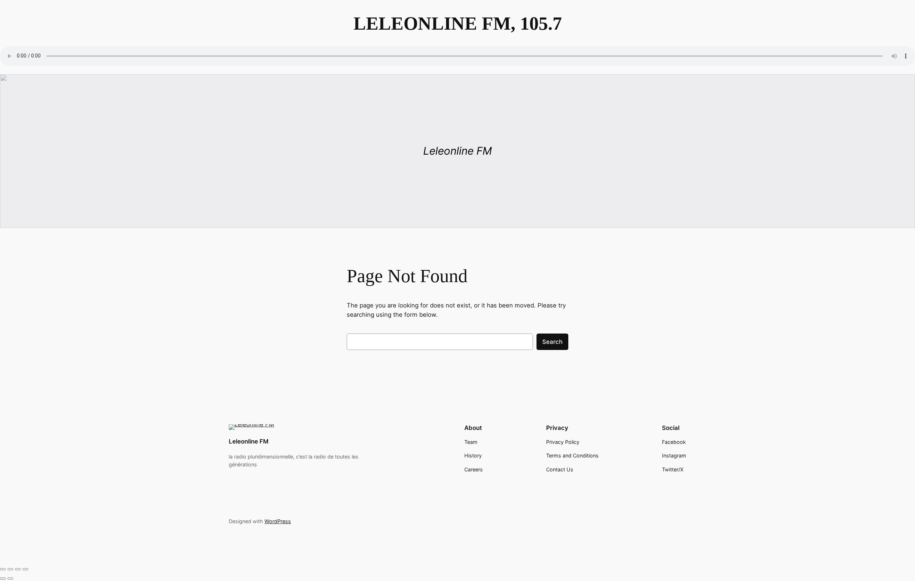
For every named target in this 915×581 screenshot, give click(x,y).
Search (552, 341)
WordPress (277, 521)
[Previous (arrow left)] (3, 578)
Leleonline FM (248, 441)
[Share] (18, 569)
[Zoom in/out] (3, 569)
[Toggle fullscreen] (10, 569)
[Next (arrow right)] (10, 578)
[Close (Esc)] (25, 569)
